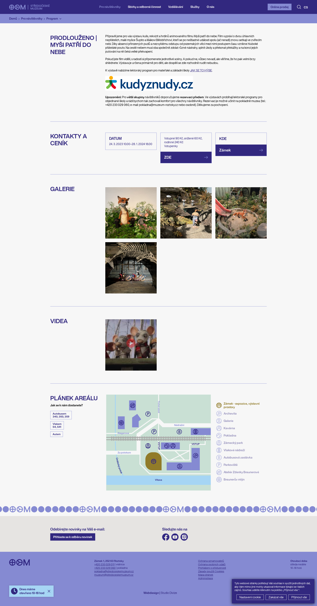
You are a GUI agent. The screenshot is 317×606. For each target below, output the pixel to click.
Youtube (175, 537)
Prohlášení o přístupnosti (212, 568)
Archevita (230, 413)
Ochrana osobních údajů (211, 564)
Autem (57, 434)
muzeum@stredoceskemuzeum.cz (113, 575)
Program (52, 18)
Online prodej (280, 7)
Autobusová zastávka (238, 457)
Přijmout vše (299, 597)
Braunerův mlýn (234, 479)
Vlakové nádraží (234, 450)
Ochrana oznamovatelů (211, 561)
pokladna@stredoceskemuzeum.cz (114, 571)
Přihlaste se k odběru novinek (72, 537)
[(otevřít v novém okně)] (149, 89)
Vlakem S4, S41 (57, 425)
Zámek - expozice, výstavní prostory (242, 405)
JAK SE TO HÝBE (201, 70)
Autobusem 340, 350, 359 (61, 415)
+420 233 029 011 (104, 564)
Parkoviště (231, 465)
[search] (299, 7)
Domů (13, 18)
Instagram (184, 537)
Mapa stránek (205, 575)
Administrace (205, 578)
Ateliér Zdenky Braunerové (241, 472)
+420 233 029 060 (105, 568)
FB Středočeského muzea (166, 537)
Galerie (228, 421)
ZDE (167, 157)
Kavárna (229, 428)
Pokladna (230, 435)
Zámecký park (233, 443)
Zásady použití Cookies (211, 571)
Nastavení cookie (250, 597)
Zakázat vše (276, 597)
